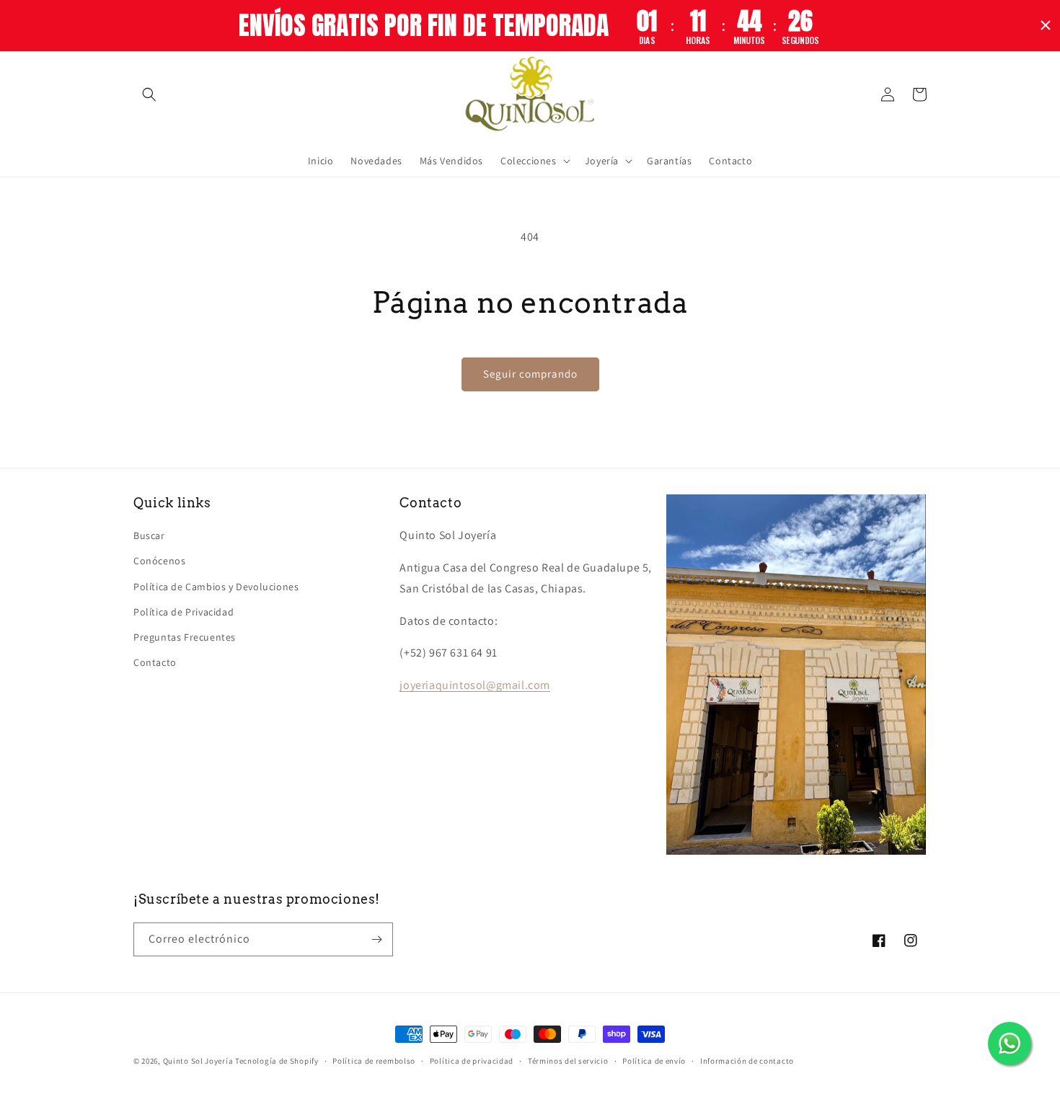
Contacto (155, 662)
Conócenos (159, 560)
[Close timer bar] (1045, 25)
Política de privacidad (471, 1061)
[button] (149, 94)
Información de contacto (747, 1061)
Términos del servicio (568, 1061)
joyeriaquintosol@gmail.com (474, 685)
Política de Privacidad (183, 611)
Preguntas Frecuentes (184, 637)
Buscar (149, 535)
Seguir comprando (530, 374)
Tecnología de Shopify (277, 1061)
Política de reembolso (373, 1061)
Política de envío (654, 1061)
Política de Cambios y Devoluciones (216, 586)
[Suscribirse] (376, 939)
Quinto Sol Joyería (198, 1061)
